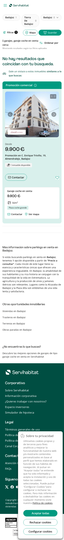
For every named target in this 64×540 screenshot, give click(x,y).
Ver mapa (34, 214)
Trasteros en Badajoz (14, 317)
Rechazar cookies (40, 522)
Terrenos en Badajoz (13, 323)
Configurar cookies (40, 531)
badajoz (11, 17)
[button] (10, 114)
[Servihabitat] (19, 5)
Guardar (52, 32)
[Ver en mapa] (26, 213)
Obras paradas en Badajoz (17, 329)
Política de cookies (42, 503)
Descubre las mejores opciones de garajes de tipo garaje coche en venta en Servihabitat (29, 355)
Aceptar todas (40, 513)
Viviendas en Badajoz (14, 311)
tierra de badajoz (30, 20)
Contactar (17, 177)
